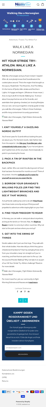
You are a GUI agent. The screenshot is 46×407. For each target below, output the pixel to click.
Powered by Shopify (23, 402)
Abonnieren (23, 354)
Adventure (13, 40)
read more (33, 282)
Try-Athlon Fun (31, 40)
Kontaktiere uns (8, 374)
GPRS (4, 377)
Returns (5, 381)
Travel (21, 40)
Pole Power (38, 201)
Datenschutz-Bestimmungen (13, 370)
